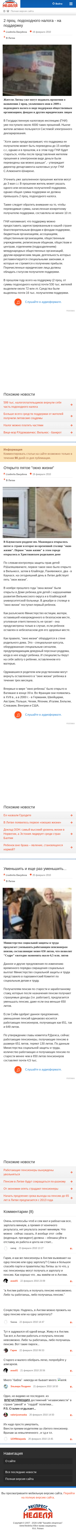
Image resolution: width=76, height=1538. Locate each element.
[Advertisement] (38, 351)
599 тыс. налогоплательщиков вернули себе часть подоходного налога (33, 404)
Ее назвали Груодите (17, 815)
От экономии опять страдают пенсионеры (31, 1188)
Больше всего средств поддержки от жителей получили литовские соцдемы (33, 416)
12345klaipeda (18, 1439)
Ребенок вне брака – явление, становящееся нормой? (33, 847)
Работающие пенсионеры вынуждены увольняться (29, 1172)
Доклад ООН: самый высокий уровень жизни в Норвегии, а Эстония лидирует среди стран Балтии (34, 834)
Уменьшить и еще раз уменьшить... (35, 868)
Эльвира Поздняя (20, 1386)
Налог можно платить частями (23, 425)
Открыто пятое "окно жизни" (29, 468)
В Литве (10, 38)
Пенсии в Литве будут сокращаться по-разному (35, 1181)
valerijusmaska (18, 1414)
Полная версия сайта (22, 11)
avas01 (14, 1281)
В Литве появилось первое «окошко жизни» (32, 822)
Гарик (13, 1350)
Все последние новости (20, 1472)
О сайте (10, 1461)
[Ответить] (69, 1248)
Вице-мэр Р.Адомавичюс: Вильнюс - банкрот (33, 432)
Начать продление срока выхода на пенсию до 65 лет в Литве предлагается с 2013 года (36, 1198)
